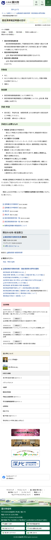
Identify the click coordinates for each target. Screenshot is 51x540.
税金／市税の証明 (8, 262)
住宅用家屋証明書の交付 (11, 293)
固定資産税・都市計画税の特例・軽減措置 (16, 285)
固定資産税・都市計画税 (38, 13)
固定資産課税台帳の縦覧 (31, 288)
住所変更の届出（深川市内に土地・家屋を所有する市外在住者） (22, 280)
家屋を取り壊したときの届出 (35, 275)
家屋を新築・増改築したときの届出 (13, 275)
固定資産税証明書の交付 (38, 291)
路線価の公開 (25, 291)
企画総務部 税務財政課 (23, 13)
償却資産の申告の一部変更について (14, 296)
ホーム (3, 13)
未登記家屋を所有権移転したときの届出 (15, 277)
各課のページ (11, 13)
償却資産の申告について (28, 293)
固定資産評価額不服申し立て (12, 288)
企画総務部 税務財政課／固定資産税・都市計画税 (21, 268)
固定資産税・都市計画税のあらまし (14, 272)
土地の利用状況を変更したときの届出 (15, 283)
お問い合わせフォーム (12, 246)
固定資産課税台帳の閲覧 (11, 291)
